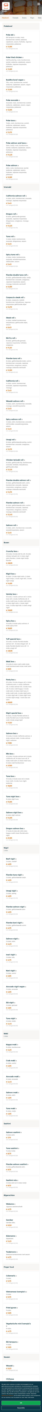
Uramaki (15, 18)
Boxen (24, 18)
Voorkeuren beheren (7, 1395)
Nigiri (32, 18)
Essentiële (21, 1408)
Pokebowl (5, 18)
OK (21, 1403)
